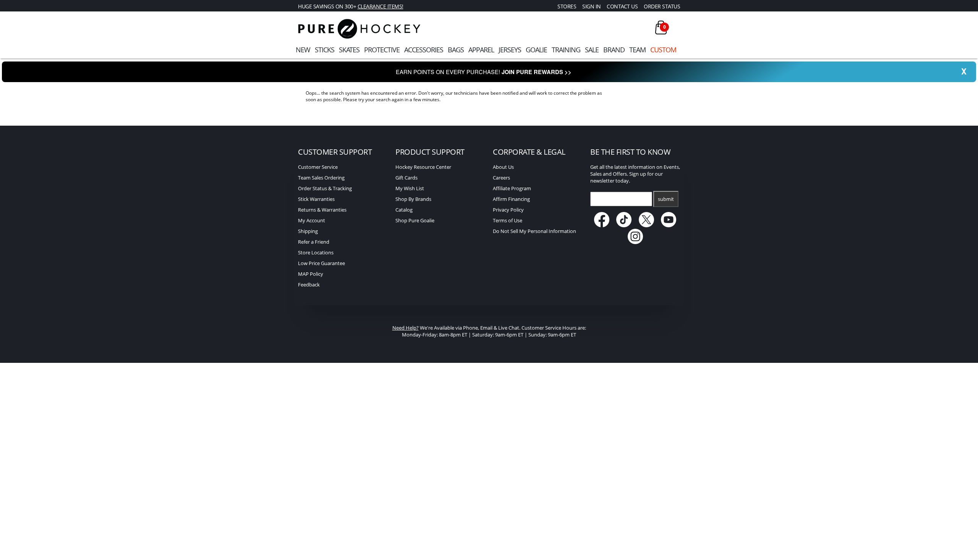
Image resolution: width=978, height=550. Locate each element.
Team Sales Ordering (321, 177)
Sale (592, 49)
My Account (311, 220)
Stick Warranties (316, 199)
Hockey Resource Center (423, 166)
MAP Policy (310, 273)
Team (637, 49)
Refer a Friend (313, 241)
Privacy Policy (508, 209)
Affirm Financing (511, 199)
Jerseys (510, 49)
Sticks (324, 49)
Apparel (481, 49)
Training (566, 49)
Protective (382, 49)
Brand (614, 49)
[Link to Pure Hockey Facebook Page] (602, 225)
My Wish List (409, 188)
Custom (663, 49)
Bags (456, 49)
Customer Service (318, 166)
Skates (349, 49)
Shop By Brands (413, 199)
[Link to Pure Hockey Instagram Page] (635, 242)
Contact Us (622, 6)
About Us (503, 166)
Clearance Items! (380, 6)
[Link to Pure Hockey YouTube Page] (669, 225)
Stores (566, 6)
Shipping (308, 231)
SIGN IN (591, 6)
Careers (501, 177)
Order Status (662, 6)
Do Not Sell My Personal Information (534, 231)
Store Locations (316, 252)
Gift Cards (406, 177)
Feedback (309, 284)
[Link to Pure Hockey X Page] (647, 225)
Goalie (536, 49)
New (303, 49)
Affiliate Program (512, 188)
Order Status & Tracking (325, 188)
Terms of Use (507, 220)
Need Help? (405, 327)
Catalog (404, 209)
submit (666, 199)
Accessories (423, 49)
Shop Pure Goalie (414, 220)
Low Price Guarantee (321, 263)
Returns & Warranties (322, 209)
